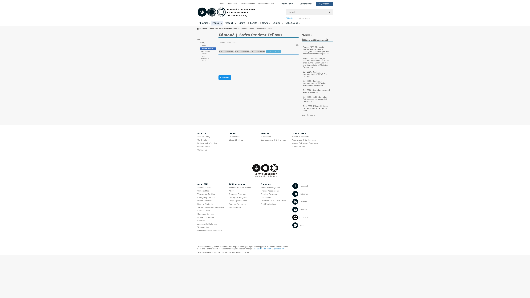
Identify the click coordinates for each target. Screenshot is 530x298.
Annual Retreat (298, 146)
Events (253, 23)
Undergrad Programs (238, 197)
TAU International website (240, 187)
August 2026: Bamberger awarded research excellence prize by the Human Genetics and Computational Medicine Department (316, 62)
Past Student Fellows (205, 52)
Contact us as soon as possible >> (269, 249)
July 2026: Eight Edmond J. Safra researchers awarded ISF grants (315, 99)
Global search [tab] (304, 18)
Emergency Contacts (206, 197)
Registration (324, 3)
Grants (242, 23)
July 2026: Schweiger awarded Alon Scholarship (316, 91)
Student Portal (306, 3)
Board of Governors (269, 194)
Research (229, 23)
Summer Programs (237, 204)
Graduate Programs (237, 194)
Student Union (203, 211)
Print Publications (268, 204)
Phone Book (232, 4)
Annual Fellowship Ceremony (305, 143)
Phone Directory (204, 201)
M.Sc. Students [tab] (242, 52)
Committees (234, 136)
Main (199, 39)
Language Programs (238, 201)
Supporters (266, 184)
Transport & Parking (206, 194)
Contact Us (202, 150)
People (215, 23)
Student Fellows (207, 49)
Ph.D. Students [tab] (258, 52)
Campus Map (203, 191)
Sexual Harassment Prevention (210, 207)
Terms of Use (203, 227)
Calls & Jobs (291, 23)
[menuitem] (222, 4)
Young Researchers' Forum (206, 58)
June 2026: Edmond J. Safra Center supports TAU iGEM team (315, 108)
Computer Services (205, 214)
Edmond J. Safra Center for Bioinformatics (198, 29)
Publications (266, 136)
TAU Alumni (266, 197)
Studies (276, 23)
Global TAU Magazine (270, 187)
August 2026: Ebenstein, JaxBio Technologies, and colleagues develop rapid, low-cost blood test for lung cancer (316, 50)
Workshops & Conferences (304, 140)
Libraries (201, 220)
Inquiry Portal (287, 3)
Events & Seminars (300, 136)
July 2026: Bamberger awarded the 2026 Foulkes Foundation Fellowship (314, 83)
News (265, 23)
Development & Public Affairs (273, 201)
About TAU (202, 184)
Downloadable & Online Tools (273, 140)
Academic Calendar (205, 217)
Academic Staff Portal (266, 4)
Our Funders (203, 140)
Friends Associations (270, 191)
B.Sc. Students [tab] (226, 52)
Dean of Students (205, 204)
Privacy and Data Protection (209, 230)
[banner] (265, 13)
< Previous (224, 77)
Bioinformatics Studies (207, 143)
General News (203, 146)
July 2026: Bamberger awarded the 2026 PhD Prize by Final (315, 74)
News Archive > (308, 115)
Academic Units (204, 187)
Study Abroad (235, 207)
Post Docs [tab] (274, 52)
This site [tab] (289, 18)
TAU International (237, 184)
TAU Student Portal (247, 4)
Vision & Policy (203, 136)
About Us (203, 23)
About (231, 191)
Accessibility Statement (207, 224)
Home (221, 4)
